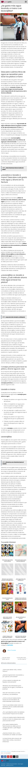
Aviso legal (20, 764)
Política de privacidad (12, 764)
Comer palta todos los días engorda (21, 658)
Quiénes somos (9, 765)
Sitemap (3, 765)
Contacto (3, 764)
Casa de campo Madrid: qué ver (6, 658)
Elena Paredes (12, 650)
